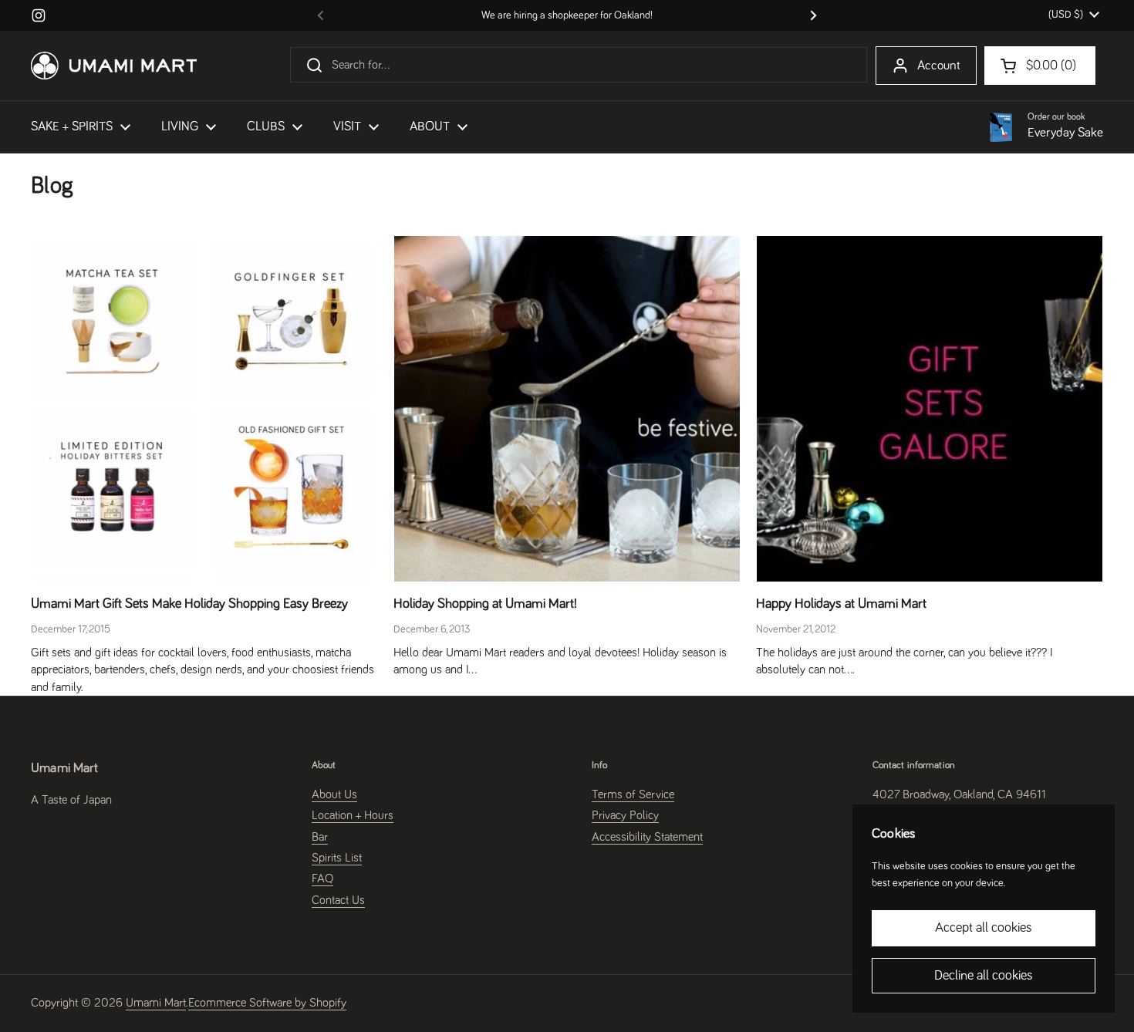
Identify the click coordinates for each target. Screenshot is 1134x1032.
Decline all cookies (983, 976)
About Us (334, 794)
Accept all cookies (983, 928)
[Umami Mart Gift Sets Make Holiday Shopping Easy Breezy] (204, 408)
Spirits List (337, 858)
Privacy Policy (625, 815)
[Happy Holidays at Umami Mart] (929, 408)
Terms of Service (633, 794)
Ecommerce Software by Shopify (267, 1003)
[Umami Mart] (114, 65)
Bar (320, 837)
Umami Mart (156, 1003)
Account (938, 66)
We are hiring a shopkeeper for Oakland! (567, 15)
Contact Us (338, 900)
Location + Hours (352, 815)
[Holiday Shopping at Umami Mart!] (567, 408)
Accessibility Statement (647, 837)
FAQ (322, 878)
